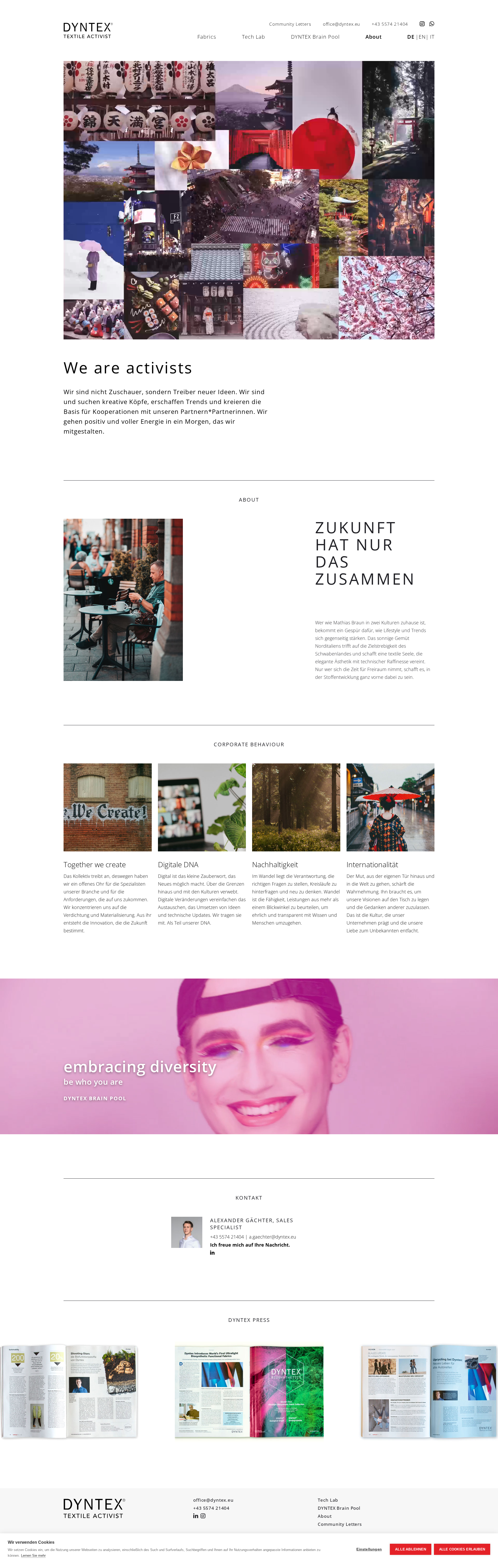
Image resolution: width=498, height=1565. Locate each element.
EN (422, 36)
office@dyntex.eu (341, 24)
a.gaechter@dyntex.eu (272, 1237)
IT (432, 36)
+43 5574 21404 (390, 24)
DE (410, 36)
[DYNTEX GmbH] (94, 1508)
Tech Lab (253, 36)
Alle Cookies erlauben (462, 1549)
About (373, 36)
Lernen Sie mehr (33, 1555)
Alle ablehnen (410, 1549)
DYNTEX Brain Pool (315, 36)
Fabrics (206, 36)
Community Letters (290, 24)
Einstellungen (369, 1549)
